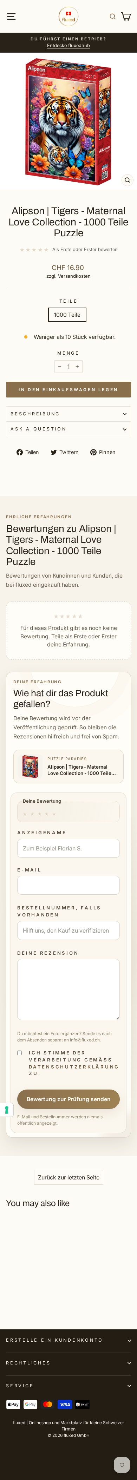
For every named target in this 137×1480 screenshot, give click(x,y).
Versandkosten (74, 276)
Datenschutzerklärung (74, 1067)
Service (20, 1385)
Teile (68, 301)
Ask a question (39, 429)
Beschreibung (35, 413)
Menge (68, 353)
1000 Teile (67, 314)
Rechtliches (28, 1363)
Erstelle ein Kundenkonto (54, 1340)
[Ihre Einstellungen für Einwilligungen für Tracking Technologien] (6, 1110)
